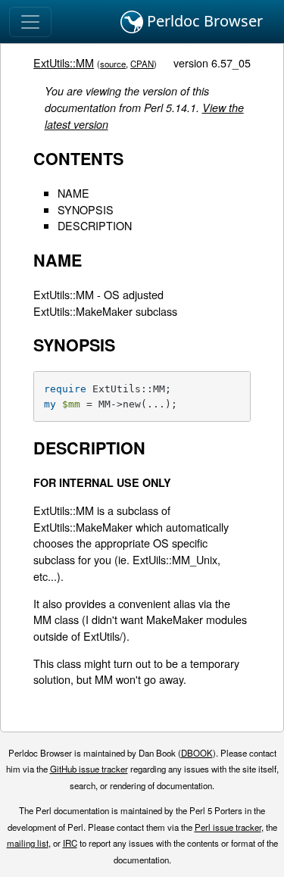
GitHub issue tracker (89, 769)
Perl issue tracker (228, 827)
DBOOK (197, 753)
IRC (70, 843)
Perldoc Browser (203, 21)
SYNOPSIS (86, 209)
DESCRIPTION (95, 225)
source (113, 64)
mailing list (27, 843)
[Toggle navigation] (30, 22)
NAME (73, 193)
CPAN (142, 64)
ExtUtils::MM (63, 62)
